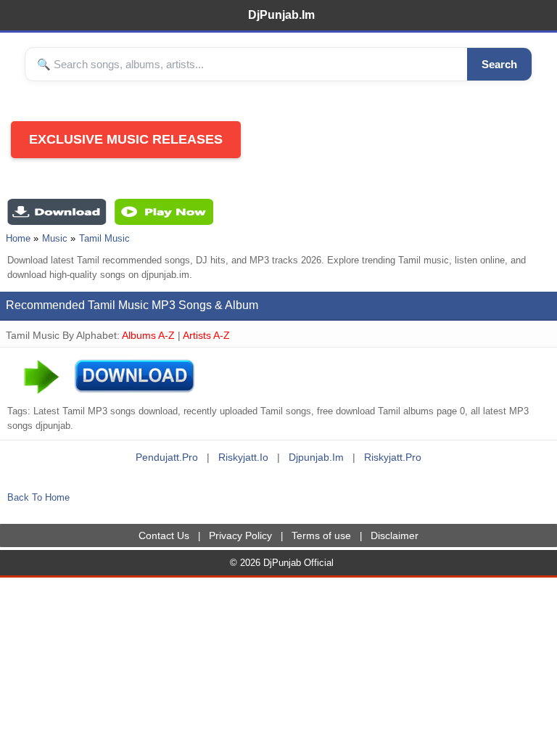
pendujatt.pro (167, 457)
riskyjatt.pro (392, 457)
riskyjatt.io (243, 457)
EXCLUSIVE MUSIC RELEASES (126, 139)
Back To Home (38, 497)
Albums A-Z (148, 335)
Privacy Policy (240, 535)
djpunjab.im (316, 457)
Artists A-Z (206, 335)
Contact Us (164, 535)
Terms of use (321, 535)
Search (499, 64)
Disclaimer (394, 535)
